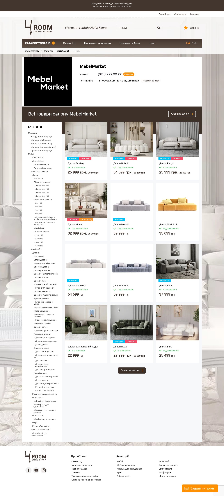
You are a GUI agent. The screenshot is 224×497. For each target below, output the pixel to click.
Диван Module (121, 224)
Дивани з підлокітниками (46, 294)
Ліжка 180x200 (42, 196)
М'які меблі (36, 249)
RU (195, 43)
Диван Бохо (120, 346)
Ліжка (35, 175)
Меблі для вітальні (126, 465)
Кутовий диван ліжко (45, 387)
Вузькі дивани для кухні (46, 307)
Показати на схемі (151, 81)
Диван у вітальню (42, 270)
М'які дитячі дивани (44, 287)
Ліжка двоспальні (42, 182)
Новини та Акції (129, 43)
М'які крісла (37, 397)
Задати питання (201, 488)
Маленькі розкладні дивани (44, 315)
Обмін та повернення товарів (86, 480)
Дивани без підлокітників (46, 273)
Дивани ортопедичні (45, 369)
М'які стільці (38, 415)
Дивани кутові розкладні (47, 383)
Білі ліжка (38, 178)
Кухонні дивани (41, 298)
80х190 (38, 203)
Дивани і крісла (41, 277)
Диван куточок (42, 380)
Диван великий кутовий (46, 376)
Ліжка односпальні (43, 199)
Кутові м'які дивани (44, 390)
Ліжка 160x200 (42, 185)
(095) (110, 74)
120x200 (39, 238)
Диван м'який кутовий (46, 284)
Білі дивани (39, 256)
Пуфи (34, 422)
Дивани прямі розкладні (46, 330)
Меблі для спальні (39, 171)
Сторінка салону (180, 114)
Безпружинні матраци (41, 136)
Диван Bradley (76, 163)
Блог (152, 43)
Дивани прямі (40, 326)
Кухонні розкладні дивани (43, 302)
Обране (194, 28)
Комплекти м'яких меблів (44, 394)
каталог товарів (37, 43)
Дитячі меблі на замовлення (39, 434)
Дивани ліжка (41, 360)
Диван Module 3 (77, 285)
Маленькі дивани (42, 310)
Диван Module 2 (168, 224)
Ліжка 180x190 (42, 192)
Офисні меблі (123, 476)
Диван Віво (165, 346)
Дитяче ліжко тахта (43, 168)
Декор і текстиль (167, 476)
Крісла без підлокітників (45, 401)
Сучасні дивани (41, 344)
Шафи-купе (165, 472)
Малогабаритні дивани (46, 319)
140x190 (39, 242)
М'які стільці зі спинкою (45, 419)
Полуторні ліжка (41, 231)
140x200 (39, 245)
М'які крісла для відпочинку (41, 405)
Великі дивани (40, 259)
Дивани (35, 252)
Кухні (119, 472)
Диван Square (121, 285)
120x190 (39, 235)
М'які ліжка (39, 228)
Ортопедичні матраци (41, 150)
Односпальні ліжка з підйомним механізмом (45, 218)
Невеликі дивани (43, 323)
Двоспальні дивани (44, 351)
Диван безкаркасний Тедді (83, 346)
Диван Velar (166, 285)
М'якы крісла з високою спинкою (44, 411)
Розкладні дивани (42, 334)
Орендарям (180, 14)
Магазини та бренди (97, 43)
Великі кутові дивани (45, 263)
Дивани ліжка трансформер (41, 365)
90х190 (38, 210)
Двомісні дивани (41, 266)
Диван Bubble (121, 163)
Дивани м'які (40, 280)
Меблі (31, 154)
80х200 (38, 206)
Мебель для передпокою (129, 469)
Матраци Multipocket (41, 140)
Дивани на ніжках (42, 291)
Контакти (194, 14)
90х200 (38, 213)
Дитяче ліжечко (41, 164)
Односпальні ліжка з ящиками (44, 223)
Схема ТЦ (69, 43)
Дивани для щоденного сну (46, 356)
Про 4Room (164, 14)
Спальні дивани (41, 348)
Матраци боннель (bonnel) (43, 147)
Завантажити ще (130, 370)
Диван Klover (75, 224)
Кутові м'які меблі (40, 426)
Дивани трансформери (46, 341)
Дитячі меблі (37, 157)
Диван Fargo (166, 163)
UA (188, 43)
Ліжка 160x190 (42, 189)
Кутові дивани (40, 373)
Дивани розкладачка (45, 337)
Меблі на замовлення (41, 429)
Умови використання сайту (84, 476)
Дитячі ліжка (38, 161)
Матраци (32, 133)
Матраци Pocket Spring (41, 143)
